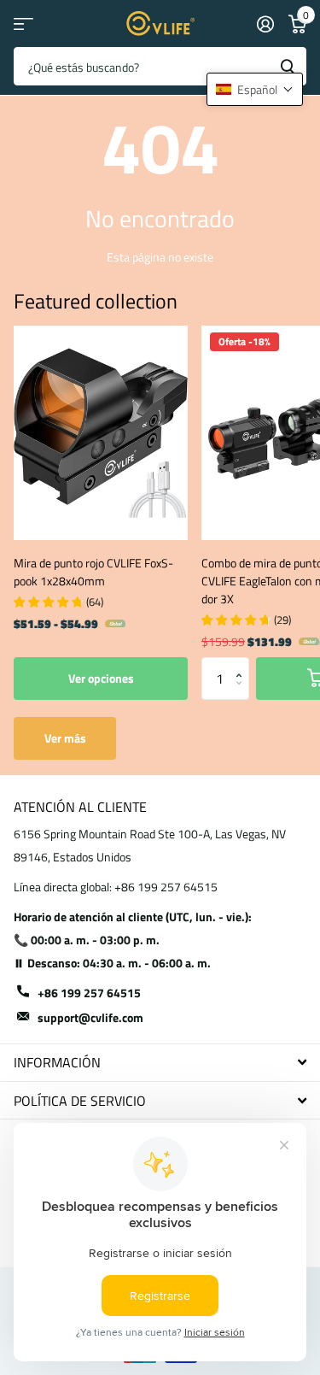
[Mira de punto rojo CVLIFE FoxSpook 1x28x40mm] (101, 433)
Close (160, 1062)
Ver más (65, 738)
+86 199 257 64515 (89, 993)
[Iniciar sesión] (265, 23)
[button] (243, 664)
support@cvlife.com (90, 1017)
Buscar (287, 66)
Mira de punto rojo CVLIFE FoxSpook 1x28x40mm (93, 572)
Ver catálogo (23, 23)
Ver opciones (101, 678)
